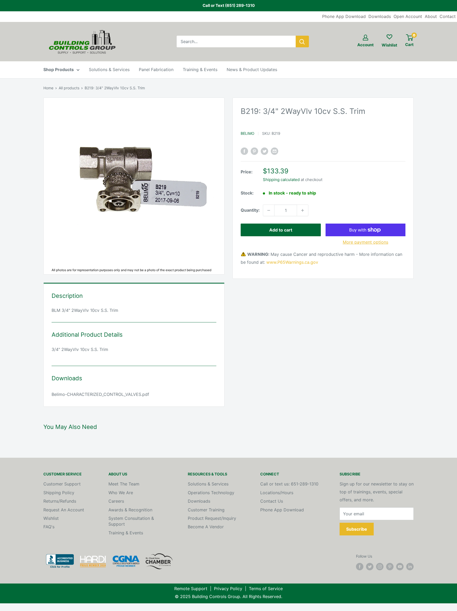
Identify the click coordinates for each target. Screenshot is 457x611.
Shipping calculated (281, 179)
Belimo (247, 133)
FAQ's (48, 526)
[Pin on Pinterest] (254, 151)
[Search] (302, 41)
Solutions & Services (109, 69)
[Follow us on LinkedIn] (410, 566)
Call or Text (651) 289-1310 (229, 5)
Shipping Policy (58, 492)
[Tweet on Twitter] (264, 151)
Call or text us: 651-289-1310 (289, 484)
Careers (116, 501)
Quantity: (250, 210)
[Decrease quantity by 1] (268, 210)
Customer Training (206, 509)
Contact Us (271, 501)
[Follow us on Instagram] (379, 566)
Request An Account (63, 509)
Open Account (408, 16)
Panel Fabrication (156, 69)
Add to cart (280, 230)
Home (48, 88)
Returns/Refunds (59, 501)
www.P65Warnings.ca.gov (292, 262)
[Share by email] (274, 151)
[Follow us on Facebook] (359, 566)
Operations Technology (211, 492)
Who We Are (120, 492)
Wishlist (51, 518)
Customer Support (62, 484)
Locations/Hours (276, 492)
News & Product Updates (252, 69)
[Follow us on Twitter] (369, 566)
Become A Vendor (206, 526)
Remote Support (190, 588)
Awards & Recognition (130, 509)
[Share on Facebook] (244, 151)
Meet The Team (123, 484)
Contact (448, 16)
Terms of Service (266, 588)
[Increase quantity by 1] (302, 210)
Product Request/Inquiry (212, 518)
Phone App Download (344, 16)
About (431, 16)
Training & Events (200, 69)
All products (69, 88)
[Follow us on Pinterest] (390, 566)
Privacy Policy (228, 588)
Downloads (379, 16)
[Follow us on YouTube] (400, 566)
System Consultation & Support (131, 521)
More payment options (365, 242)
